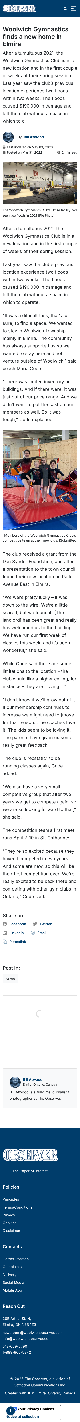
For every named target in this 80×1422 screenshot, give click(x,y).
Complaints (12, 1266)
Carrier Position (16, 1259)
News (10, 978)
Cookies (9, 1223)
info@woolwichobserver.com (27, 1338)
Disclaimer (11, 1230)
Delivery (9, 1274)
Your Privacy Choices (35, 1409)
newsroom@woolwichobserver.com (33, 1332)
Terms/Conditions (17, 1207)
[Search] (65, 9)
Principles (11, 1199)
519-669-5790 (15, 1346)
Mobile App (12, 1290)
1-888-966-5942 (17, 1352)
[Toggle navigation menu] (73, 9)
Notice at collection (22, 1416)
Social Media (13, 1282)
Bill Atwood (32, 1079)
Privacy (9, 1215)
